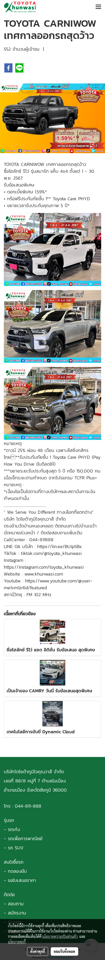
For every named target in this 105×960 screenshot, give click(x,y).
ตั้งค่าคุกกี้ (37, 951)
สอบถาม (16, 903)
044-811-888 (28, 806)
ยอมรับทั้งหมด (64, 951)
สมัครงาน (17, 912)
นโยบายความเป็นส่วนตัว (60, 936)
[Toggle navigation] (98, 7)
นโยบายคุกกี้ (17, 941)
